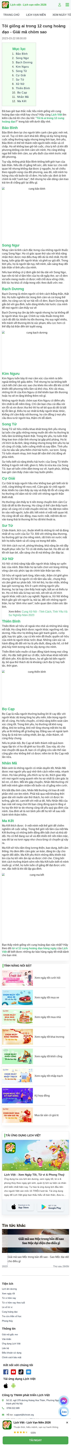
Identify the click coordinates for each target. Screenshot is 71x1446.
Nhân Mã (23, 96)
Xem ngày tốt (8, 1293)
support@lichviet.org (24, 1415)
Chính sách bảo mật (11, 1357)
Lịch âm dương (9, 1289)
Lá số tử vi (7, 1307)
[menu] (35, 15)
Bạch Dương (24, 62)
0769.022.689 (13, 1408)
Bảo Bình (22, 53)
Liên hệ (5, 1348)
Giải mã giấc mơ (10, 1334)
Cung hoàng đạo (10, 1312)
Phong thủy (7, 1321)
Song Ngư (22, 58)
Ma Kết (21, 101)
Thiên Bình (23, 88)
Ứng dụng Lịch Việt (11, 1343)
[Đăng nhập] (59, 4)
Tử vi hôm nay (9, 1298)
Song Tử (21, 71)
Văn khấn (6, 1339)
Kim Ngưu (22, 66)
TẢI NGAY (35, 1440)
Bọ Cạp (22, 92)
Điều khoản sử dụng (11, 1353)
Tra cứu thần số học (11, 1316)
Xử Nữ (20, 84)
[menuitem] (11, 15)
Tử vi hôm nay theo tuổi (13, 1302)
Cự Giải (21, 75)
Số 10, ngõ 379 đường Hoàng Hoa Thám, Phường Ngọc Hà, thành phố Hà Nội (35, 1402)
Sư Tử (20, 79)
